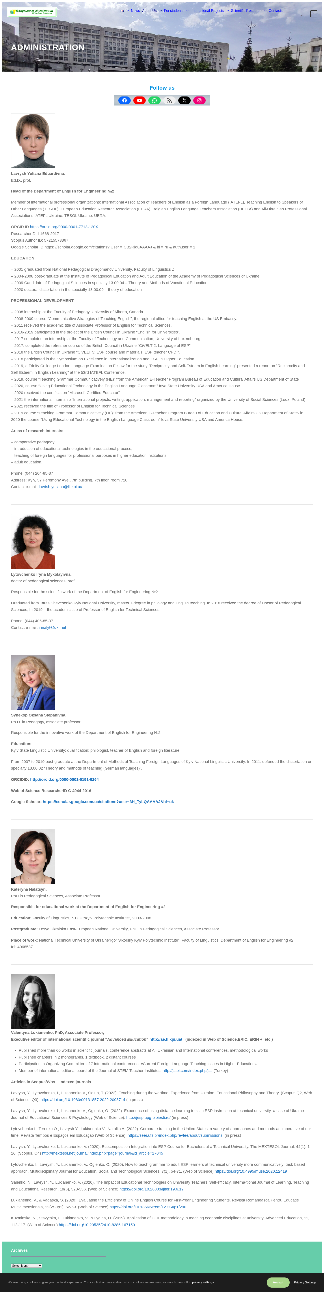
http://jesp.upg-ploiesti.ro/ (148, 1117)
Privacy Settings (305, 1282)
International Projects (207, 11)
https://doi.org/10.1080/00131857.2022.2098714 (83, 1100)
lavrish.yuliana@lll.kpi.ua (60, 487)
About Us (149, 11)
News (135, 11)
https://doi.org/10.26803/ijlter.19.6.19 (151, 1189)
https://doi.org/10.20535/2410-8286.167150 (97, 1225)
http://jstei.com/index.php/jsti (187, 1070)
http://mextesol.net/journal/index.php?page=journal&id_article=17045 (102, 1153)
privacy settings (203, 1282)
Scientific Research (246, 11)
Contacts (276, 11)
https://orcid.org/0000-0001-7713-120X (64, 227)
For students (173, 11)
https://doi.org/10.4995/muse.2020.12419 (251, 1171)
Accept (278, 1282)
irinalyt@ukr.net (52, 627)
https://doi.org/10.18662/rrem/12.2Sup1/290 (148, 1207)
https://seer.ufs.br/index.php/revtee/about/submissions (175, 1135)
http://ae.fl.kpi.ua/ (165, 1039)
